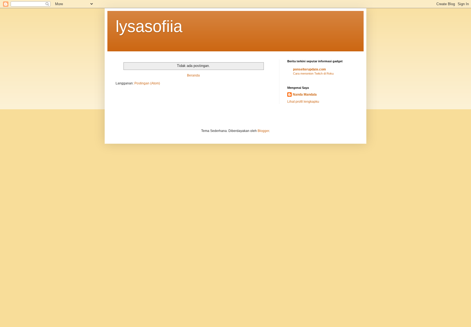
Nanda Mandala (305, 94)
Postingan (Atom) (147, 83)
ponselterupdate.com (309, 69)
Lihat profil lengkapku (303, 102)
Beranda (193, 75)
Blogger (263, 131)
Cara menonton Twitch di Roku (313, 73)
